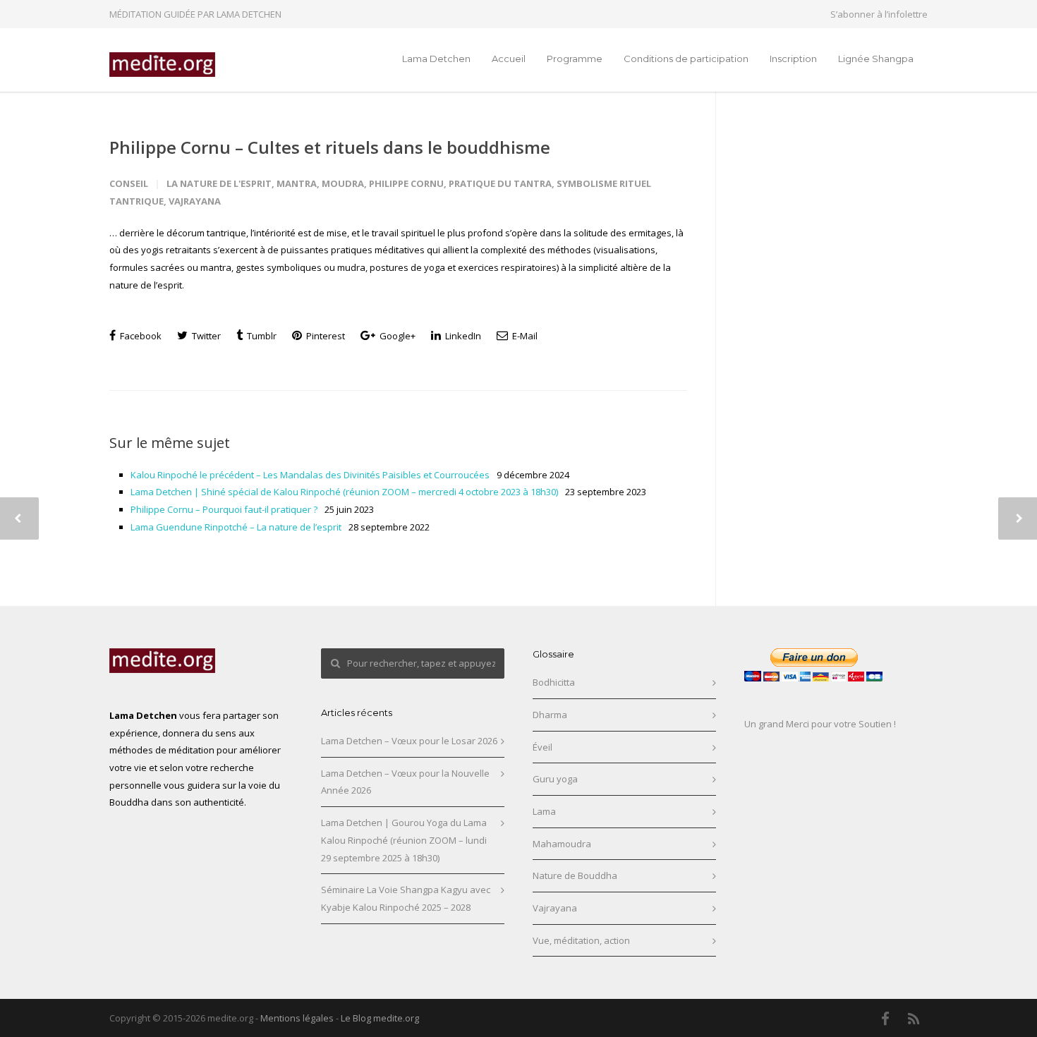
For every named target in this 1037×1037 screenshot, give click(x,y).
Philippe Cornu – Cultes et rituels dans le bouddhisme (329, 147)
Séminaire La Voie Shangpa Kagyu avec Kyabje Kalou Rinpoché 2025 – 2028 (405, 898)
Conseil (128, 183)
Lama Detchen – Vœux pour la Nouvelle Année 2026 (405, 782)
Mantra (297, 183)
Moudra (343, 183)
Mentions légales (297, 1018)
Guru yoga (555, 778)
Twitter (205, 335)
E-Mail (524, 335)
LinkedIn (462, 335)
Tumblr (261, 335)
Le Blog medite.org (380, 1018)
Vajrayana (195, 201)
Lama (544, 811)
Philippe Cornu (406, 183)
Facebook (140, 335)
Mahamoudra (562, 843)
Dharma (550, 714)
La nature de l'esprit (219, 183)
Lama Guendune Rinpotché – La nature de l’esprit (236, 527)
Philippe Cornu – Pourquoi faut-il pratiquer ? (224, 509)
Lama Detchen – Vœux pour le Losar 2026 (409, 740)
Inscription (793, 58)
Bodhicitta (554, 682)
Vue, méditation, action (581, 940)
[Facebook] (885, 1019)
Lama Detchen (436, 58)
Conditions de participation (686, 58)
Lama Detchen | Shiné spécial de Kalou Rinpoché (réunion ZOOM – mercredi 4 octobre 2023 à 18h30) (344, 491)
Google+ (396, 335)
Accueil (509, 58)
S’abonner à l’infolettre (879, 14)
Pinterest (324, 335)
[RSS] (913, 1019)
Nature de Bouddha (575, 875)
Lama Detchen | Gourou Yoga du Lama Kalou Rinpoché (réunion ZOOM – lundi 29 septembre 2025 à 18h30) (404, 839)
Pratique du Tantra (500, 183)
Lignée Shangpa (876, 58)
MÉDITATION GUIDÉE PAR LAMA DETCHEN (195, 14)
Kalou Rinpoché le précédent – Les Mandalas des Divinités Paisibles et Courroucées (310, 474)
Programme (574, 58)
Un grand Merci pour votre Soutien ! (820, 723)
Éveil (542, 747)
